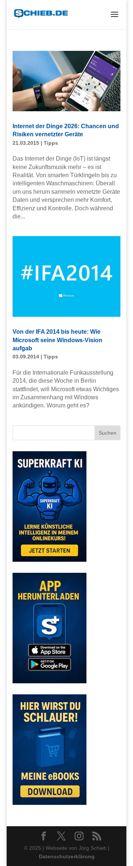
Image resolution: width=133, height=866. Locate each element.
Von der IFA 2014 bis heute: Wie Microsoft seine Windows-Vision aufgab (57, 340)
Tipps (51, 143)
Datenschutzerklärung (67, 856)
